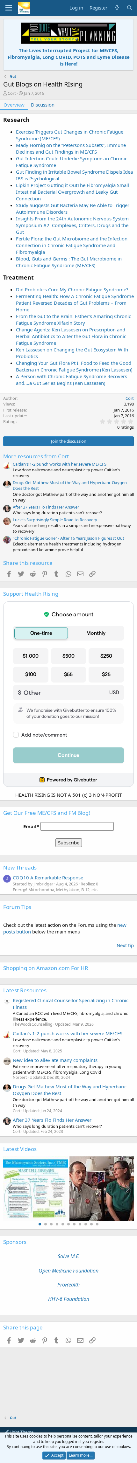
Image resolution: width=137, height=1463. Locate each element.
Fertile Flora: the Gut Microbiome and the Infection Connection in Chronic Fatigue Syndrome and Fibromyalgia (71, 245)
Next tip (125, 945)
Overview (14, 104)
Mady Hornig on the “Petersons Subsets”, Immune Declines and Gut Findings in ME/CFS (71, 148)
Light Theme (21, 1432)
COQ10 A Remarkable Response (48, 877)
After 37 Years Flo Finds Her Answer (46, 507)
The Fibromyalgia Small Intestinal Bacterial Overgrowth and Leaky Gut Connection (72, 192)
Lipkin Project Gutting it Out (46, 185)
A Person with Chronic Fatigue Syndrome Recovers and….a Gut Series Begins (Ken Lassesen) (71, 379)
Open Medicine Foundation (68, 1270)
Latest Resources (25, 990)
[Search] (129, 8)
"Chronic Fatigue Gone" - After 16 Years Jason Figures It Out (68, 538)
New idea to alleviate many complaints (55, 1060)
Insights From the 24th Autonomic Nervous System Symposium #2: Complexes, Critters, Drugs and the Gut (72, 225)
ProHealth (68, 1284)
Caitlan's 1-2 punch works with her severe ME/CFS (59, 464)
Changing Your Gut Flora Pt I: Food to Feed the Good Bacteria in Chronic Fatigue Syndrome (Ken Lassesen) (74, 366)
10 (91, 1224)
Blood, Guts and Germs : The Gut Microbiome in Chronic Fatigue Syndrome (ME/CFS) (69, 261)
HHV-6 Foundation (68, 1298)
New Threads (20, 867)
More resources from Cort (36, 456)
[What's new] (117, 8)
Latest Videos (20, 1149)
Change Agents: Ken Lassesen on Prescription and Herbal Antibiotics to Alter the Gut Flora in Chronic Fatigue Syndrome (71, 336)
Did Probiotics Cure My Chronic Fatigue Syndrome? (72, 289)
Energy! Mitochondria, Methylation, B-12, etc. (55, 889)
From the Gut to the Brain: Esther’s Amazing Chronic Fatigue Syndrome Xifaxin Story (73, 319)
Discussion (42, 104)
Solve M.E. (69, 1256)
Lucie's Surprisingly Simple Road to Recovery (55, 520)
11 (97, 1224)
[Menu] (8, 8)
